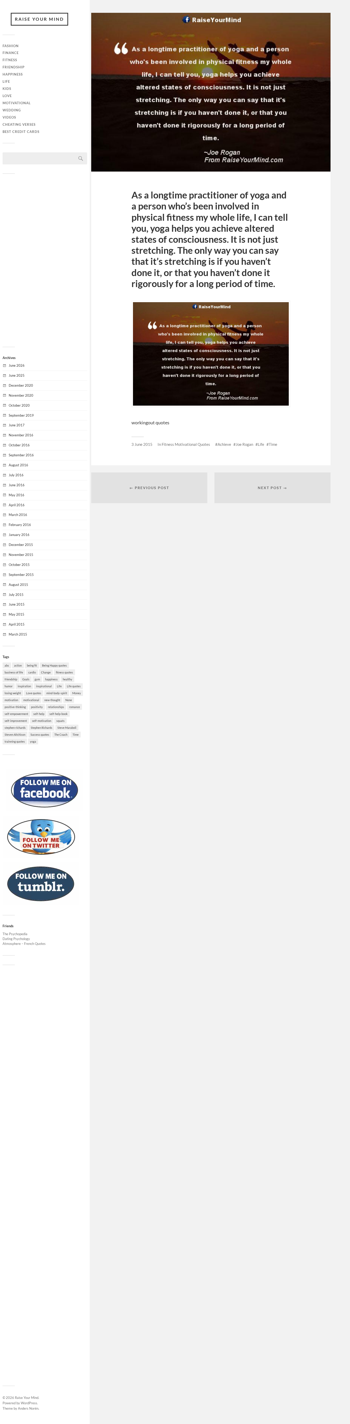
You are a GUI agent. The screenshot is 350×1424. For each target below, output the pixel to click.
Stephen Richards (41, 727)
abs (7, 665)
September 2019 (21, 415)
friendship (11, 679)
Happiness (13, 74)
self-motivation (41, 720)
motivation (11, 700)
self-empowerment (16, 713)
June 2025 (17, 375)
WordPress (29, 1403)
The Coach (60, 734)
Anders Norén (28, 1408)
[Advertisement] (44, 259)
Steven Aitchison (15, 734)
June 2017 (17, 425)
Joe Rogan (244, 444)
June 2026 (17, 365)
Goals (25, 679)
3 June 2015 (141, 444)
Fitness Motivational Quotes (186, 444)
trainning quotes (15, 741)
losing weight (13, 693)
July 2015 (16, 595)
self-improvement (16, 720)
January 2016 (19, 535)
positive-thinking (15, 707)
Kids (7, 89)
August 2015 (18, 585)
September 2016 (21, 455)
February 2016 (20, 525)
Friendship (14, 67)
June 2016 (17, 485)
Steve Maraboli (66, 727)
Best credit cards (21, 132)
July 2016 (16, 475)
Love (7, 96)
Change (46, 672)
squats (60, 720)
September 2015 (21, 575)
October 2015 (19, 565)
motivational (31, 700)
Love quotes (33, 693)
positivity (37, 707)
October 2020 (19, 405)
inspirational (44, 686)
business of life (14, 672)
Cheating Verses (19, 124)
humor (9, 686)
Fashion (11, 46)
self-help (38, 713)
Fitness (10, 60)
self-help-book (58, 713)
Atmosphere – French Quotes (24, 944)
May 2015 (16, 614)
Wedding (12, 110)
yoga (33, 741)
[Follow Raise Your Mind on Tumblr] (41, 903)
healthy (67, 679)
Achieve (224, 444)
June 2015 (17, 604)
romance (74, 707)
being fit (32, 665)
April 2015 (17, 624)
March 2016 (18, 515)
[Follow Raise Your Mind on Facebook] (44, 810)
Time (76, 734)
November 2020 (21, 395)
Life (6, 81)
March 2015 (18, 634)
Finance (11, 53)
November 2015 (21, 555)
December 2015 (21, 545)
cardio (32, 672)
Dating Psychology (16, 939)
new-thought (52, 700)
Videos (9, 117)
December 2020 (21, 385)
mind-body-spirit (56, 693)
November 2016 (21, 435)
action (18, 665)
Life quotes (74, 686)
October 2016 (19, 445)
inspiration (24, 686)
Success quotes (39, 734)
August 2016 (18, 465)
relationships (56, 707)
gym (37, 679)
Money (76, 693)
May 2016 (16, 495)
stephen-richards (15, 727)
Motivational (17, 103)
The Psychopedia (15, 934)
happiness (51, 679)
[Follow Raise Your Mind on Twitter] (41, 857)
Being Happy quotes (54, 665)
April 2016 (17, 505)
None (68, 700)
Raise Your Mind (39, 19)
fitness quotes (64, 672)
